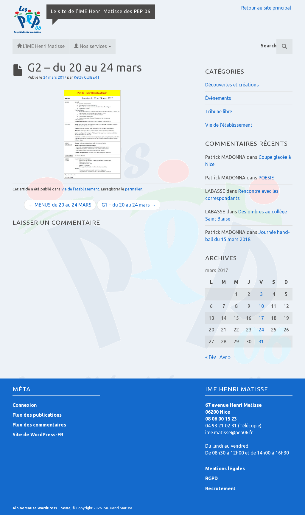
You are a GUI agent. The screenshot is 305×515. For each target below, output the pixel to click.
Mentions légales (225, 468)
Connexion (25, 405)
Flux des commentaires (39, 424)
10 (261, 306)
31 (261, 341)
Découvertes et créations (232, 84)
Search (268, 45)
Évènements (218, 98)
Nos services (94, 46)
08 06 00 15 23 (221, 418)
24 (261, 329)
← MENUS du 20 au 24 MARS (60, 204)
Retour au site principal (266, 7)
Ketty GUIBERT (87, 77)
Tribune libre (218, 111)
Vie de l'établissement (80, 189)
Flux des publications (37, 415)
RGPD (211, 478)
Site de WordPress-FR (38, 434)
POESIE (266, 177)
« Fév (210, 357)
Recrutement (220, 488)
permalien (133, 189)
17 (261, 318)
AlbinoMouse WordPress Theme (42, 508)
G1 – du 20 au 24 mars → (129, 204)
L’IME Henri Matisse (44, 46)
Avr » (225, 357)
